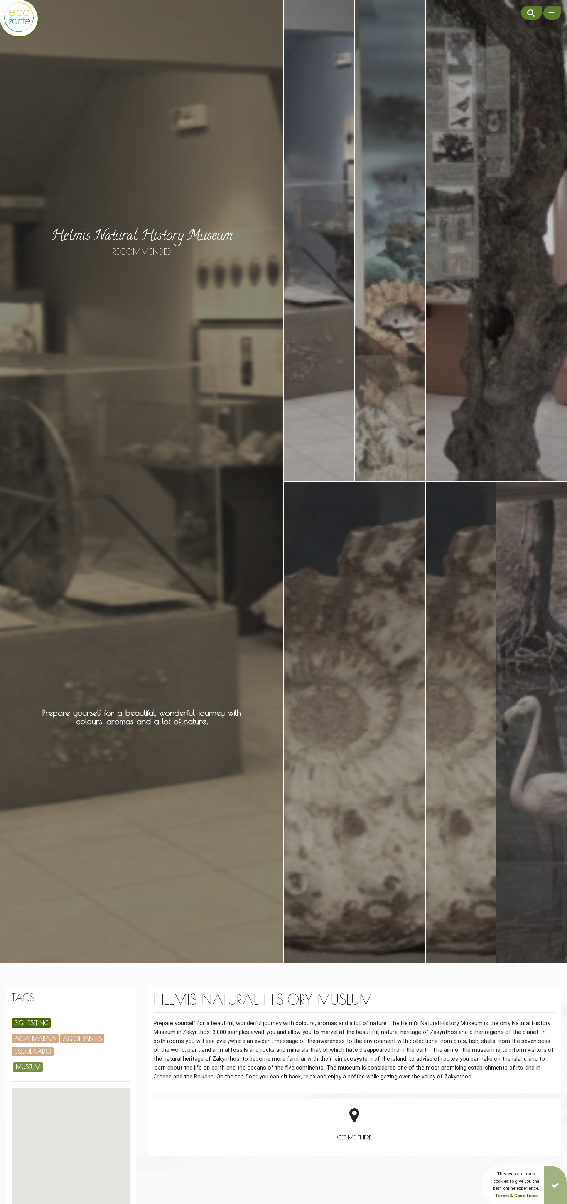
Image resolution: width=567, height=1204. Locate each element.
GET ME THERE (354, 1137)
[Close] (555, 1185)
